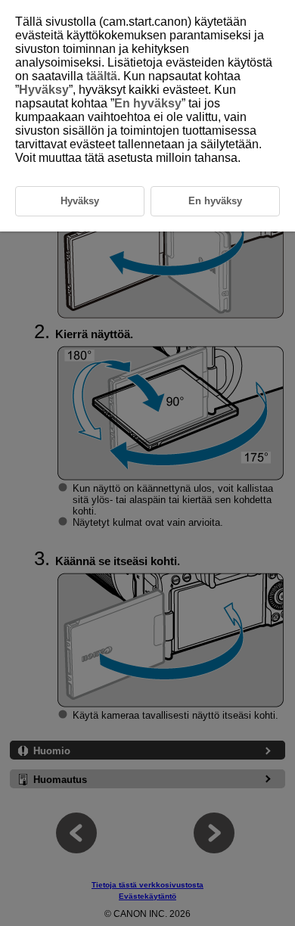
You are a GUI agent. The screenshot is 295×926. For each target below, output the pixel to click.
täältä (101, 76)
